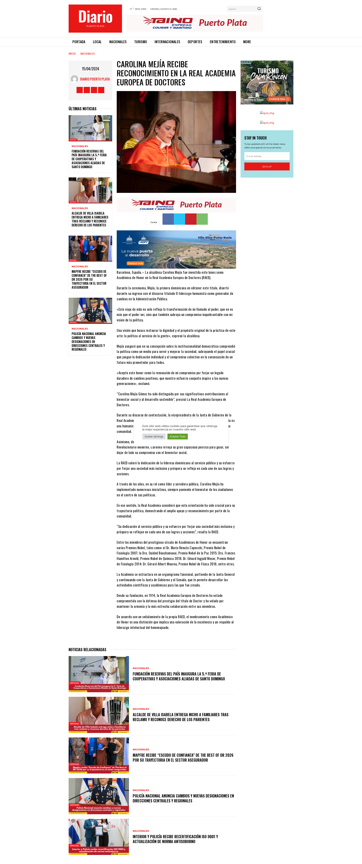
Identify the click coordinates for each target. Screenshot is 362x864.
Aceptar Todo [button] (178, 436)
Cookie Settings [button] (154, 436)
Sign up (267, 166)
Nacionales (88, 53)
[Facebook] (80, 90)
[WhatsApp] (202, 219)
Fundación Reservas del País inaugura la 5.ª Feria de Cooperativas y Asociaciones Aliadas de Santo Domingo (89, 159)
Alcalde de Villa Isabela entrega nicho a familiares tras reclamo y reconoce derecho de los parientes (90, 219)
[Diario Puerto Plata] (75, 79)
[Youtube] (101, 90)
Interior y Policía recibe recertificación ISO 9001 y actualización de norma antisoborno (175, 839)
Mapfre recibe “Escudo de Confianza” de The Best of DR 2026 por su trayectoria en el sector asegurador (89, 279)
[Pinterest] (190, 219)
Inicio (72, 53)
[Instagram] (87, 90)
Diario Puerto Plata (95, 79)
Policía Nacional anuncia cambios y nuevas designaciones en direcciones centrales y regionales (89, 341)
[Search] (259, 9)
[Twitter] (94, 90)
